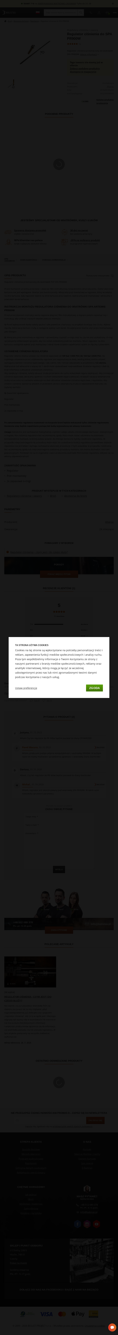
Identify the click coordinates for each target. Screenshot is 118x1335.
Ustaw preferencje (26, 688)
